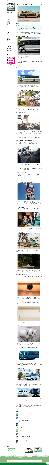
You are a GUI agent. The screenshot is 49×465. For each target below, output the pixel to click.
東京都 (8, 24)
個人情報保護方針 (22, 460)
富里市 (9, 23)
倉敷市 (9, 41)
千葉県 (8, 20)
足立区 (9, 27)
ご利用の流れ (9, 55)
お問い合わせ (30, 460)
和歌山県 (8, 39)
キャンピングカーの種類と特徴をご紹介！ (10, 48)
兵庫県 (8, 37)
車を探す (8, 54)
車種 (41, 4)
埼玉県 (8, 19)
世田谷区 (9, 25)
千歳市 (9, 15)
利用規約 (18, 460)
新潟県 (8, 30)
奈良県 (8, 38)
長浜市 (9, 32)
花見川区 (9, 22)
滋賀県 (8, 31)
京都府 (8, 33)
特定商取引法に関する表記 (12, 460)
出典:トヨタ (41, 398)
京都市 (9, 34)
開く (17, 23)
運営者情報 (35, 460)
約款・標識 (27, 460)
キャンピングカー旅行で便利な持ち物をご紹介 (10, 50)
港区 (8, 26)
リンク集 (39, 460)
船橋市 (9, 21)
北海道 (8, 13)
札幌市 (9, 14)
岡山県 (8, 40)
